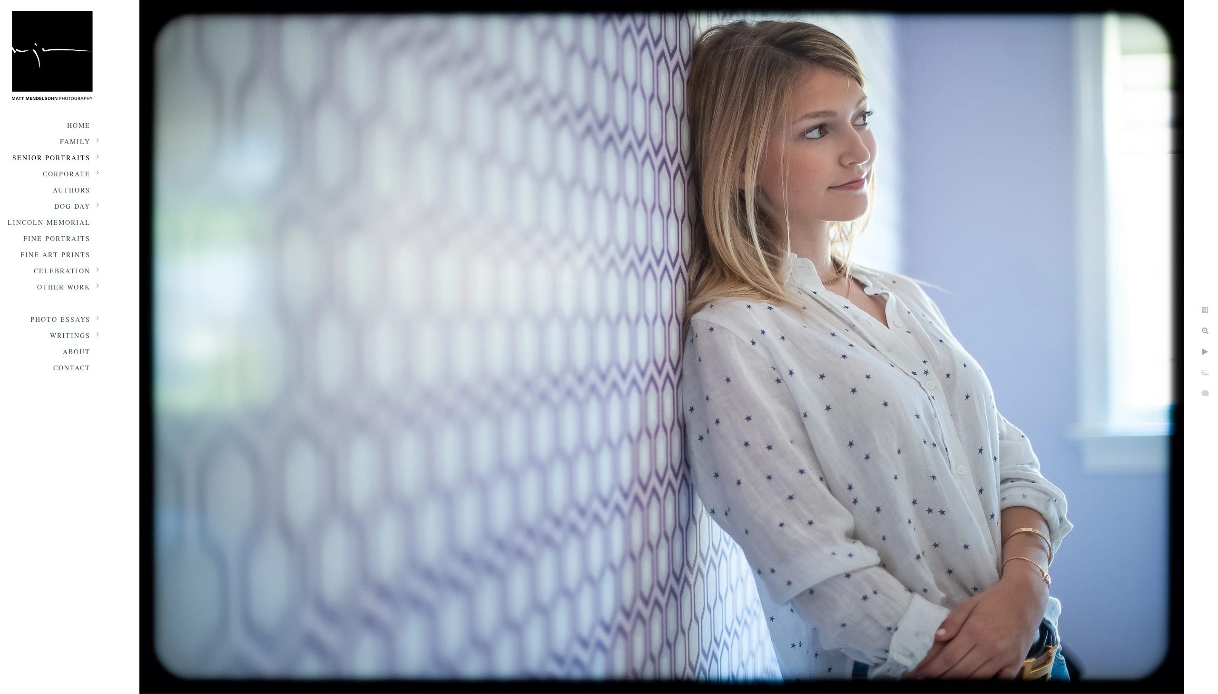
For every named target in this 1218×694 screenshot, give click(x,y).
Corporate (66, 173)
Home (78, 125)
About (76, 351)
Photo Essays (60, 319)
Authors (71, 189)
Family (75, 141)
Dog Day (72, 206)
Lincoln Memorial (49, 222)
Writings (70, 335)
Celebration (62, 270)
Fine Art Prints (55, 254)
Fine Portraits (56, 238)
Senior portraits (51, 157)
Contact (71, 367)
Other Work (63, 286)
